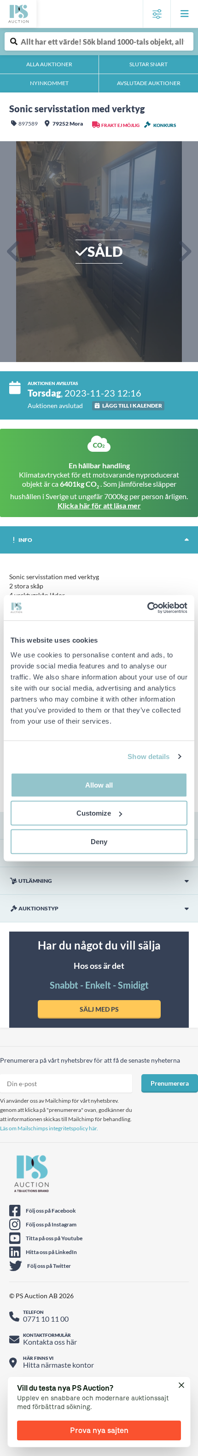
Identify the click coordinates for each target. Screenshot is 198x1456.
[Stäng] (182, 1385)
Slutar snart (148, 64)
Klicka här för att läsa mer (99, 505)
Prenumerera (170, 1083)
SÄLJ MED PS (99, 1009)
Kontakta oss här (50, 1341)
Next (184, 251)
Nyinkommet (49, 83)
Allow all (99, 784)
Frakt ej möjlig (120, 125)
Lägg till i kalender (132, 405)
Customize (93, 813)
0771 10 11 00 (46, 1318)
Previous (14, 251)
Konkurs (164, 125)
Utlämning (35, 880)
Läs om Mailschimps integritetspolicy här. (49, 1128)
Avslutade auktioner (149, 83)
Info (25, 539)
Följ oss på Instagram (51, 1224)
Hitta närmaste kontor (58, 1364)
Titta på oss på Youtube (54, 1238)
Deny (99, 841)
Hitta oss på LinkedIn (51, 1252)
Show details (148, 756)
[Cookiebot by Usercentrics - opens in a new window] (147, 608)
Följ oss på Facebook (51, 1210)
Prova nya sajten (99, 1430)
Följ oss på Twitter (49, 1265)
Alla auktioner (49, 64)
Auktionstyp (38, 908)
